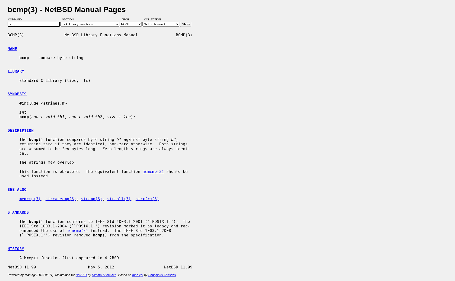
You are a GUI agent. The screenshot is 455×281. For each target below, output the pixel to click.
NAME (12, 48)
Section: (69, 19)
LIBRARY (16, 71)
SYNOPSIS (17, 94)
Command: (16, 19)
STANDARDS (18, 212)
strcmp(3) (91, 199)
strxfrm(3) (147, 199)
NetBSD (81, 275)
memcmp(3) (153, 171)
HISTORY (16, 249)
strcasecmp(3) (61, 199)
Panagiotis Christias (162, 275)
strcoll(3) (119, 199)
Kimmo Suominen (104, 275)
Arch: (128, 19)
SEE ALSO (17, 189)
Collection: (153, 19)
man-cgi (137, 275)
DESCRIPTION (21, 130)
